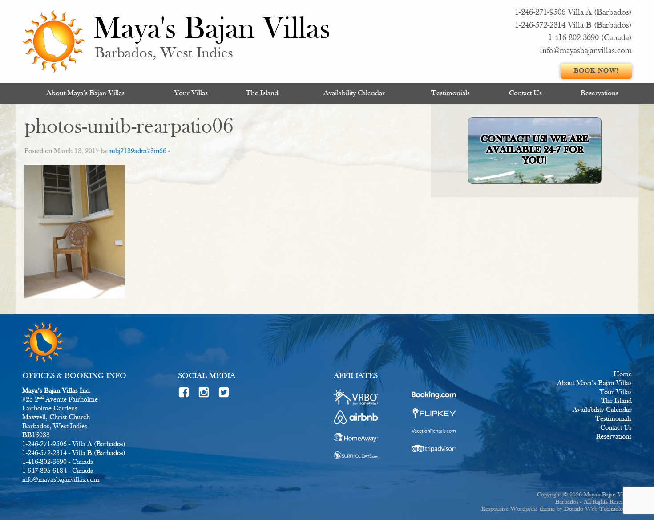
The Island (262, 93)
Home (623, 374)
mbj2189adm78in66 (137, 151)
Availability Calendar (354, 93)
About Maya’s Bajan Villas (85, 93)
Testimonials (450, 93)
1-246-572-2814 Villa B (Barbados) (573, 25)
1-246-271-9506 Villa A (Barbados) (573, 12)
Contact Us (525, 93)
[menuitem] (85, 93)
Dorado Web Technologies (598, 509)
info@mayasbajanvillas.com (586, 51)
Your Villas (191, 93)
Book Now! (596, 71)
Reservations (599, 93)
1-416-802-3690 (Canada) (590, 38)
